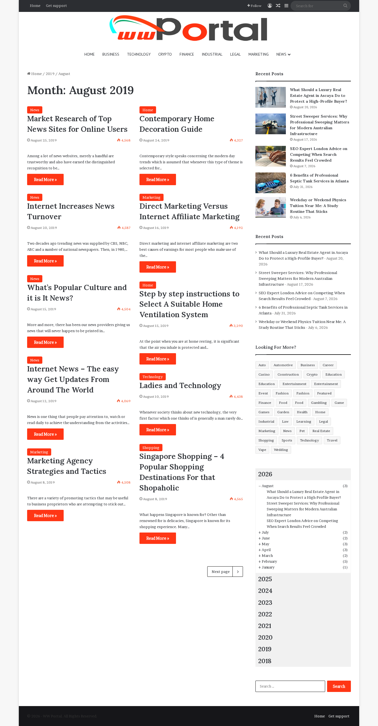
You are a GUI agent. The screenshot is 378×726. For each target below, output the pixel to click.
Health (302, 412)
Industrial (212, 54)
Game (339, 403)
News (281, 54)
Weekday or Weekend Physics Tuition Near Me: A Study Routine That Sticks (318, 205)
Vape (262, 450)
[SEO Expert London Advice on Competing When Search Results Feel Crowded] (270, 156)
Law (285, 421)
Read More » (45, 179)
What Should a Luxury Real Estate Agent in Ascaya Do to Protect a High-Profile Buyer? (318, 95)
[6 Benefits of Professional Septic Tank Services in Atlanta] (270, 182)
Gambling (319, 403)
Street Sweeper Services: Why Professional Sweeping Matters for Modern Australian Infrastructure (298, 278)
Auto (262, 365)
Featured (324, 393)
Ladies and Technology (180, 385)
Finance (187, 54)
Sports (287, 440)
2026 (265, 474)
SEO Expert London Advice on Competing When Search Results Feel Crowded (318, 154)
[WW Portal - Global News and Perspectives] (189, 29)
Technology (139, 54)
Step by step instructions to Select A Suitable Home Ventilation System (189, 304)
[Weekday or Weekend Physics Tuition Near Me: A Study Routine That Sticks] (270, 207)
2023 (265, 602)
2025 (265, 579)
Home (35, 5)
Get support (56, 5)
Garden (283, 412)
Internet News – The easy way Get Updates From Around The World (73, 379)
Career (328, 365)
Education (333, 374)
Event (263, 393)
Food (283, 403)
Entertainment (294, 384)
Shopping (151, 447)
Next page (221, 571)
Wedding (281, 450)
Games (264, 412)
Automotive (283, 365)
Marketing (258, 54)
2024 (265, 591)
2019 (50, 73)
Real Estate (321, 431)
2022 (265, 614)
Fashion (282, 393)
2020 (265, 637)
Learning (303, 421)
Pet (302, 431)
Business (110, 54)
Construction (288, 374)
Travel (332, 440)
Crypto (165, 54)
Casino (264, 374)
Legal (235, 54)
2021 (264, 626)
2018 (264, 661)
